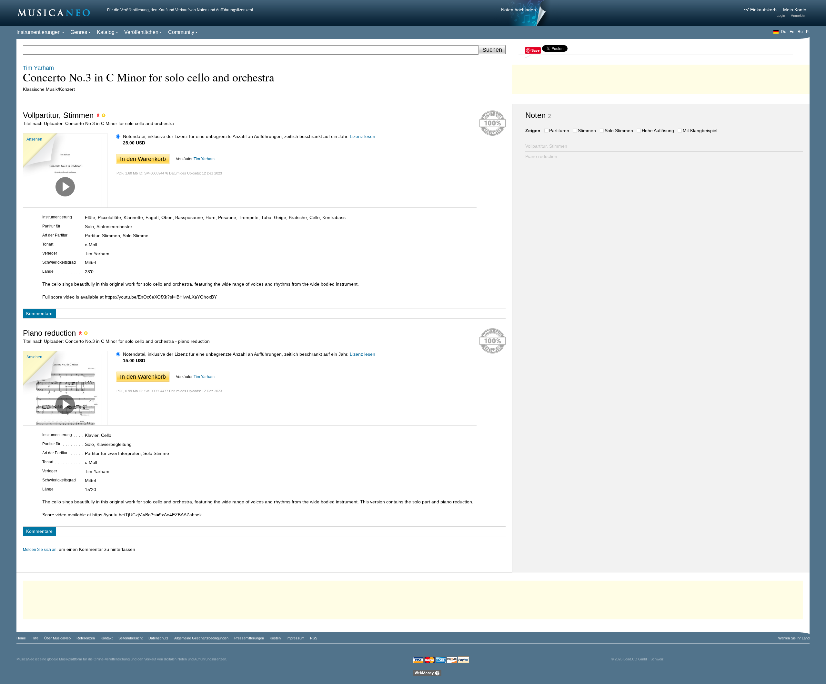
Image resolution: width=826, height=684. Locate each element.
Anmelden (798, 15)
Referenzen (85, 638)
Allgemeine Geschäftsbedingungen (201, 638)
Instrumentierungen (38, 32)
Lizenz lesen (362, 136)
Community (181, 32)
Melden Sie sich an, (40, 549)
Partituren (559, 130)
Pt (808, 31)
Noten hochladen (518, 9)
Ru (800, 31)
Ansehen (34, 139)
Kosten (275, 638)
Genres (78, 32)
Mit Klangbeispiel (700, 130)
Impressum (295, 638)
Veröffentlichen (141, 32)
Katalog (106, 32)
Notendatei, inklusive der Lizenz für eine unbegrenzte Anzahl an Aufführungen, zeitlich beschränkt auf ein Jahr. (235, 136)
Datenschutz (158, 638)
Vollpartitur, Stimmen (546, 146)
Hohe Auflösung (658, 130)
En (792, 31)
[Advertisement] (661, 77)
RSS (313, 638)
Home (21, 638)
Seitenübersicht (130, 638)
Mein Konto (794, 9)
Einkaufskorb (764, 9)
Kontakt (107, 638)
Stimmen (587, 130)
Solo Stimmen (619, 130)
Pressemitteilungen (249, 638)
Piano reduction (541, 156)
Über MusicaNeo (57, 638)
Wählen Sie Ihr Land (794, 638)
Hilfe (35, 638)
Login (781, 15)
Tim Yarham (204, 159)
